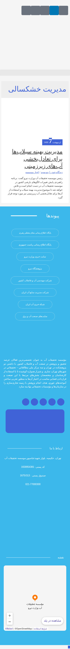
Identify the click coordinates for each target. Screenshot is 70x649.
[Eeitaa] (44, 10)
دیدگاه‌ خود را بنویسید (52, 172)
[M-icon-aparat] (63, 10)
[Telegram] (43, 402)
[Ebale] (26, 10)
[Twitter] (52, 402)
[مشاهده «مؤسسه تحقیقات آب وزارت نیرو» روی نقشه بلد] (35, 598)
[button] (35, 73)
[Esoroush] (35, 10)
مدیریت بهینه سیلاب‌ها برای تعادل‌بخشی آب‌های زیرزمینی (37, 158)
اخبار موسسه (32, 172)
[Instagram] (60, 402)
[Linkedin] (54, 10)
